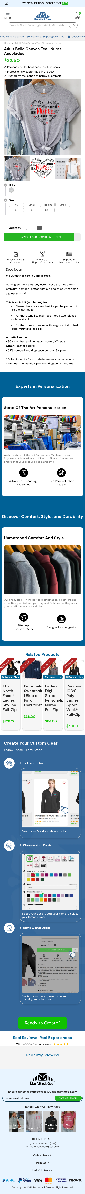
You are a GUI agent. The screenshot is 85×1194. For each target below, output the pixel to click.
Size (11, 200)
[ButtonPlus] (39, 228)
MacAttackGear (42, 1187)
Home (7, 43)
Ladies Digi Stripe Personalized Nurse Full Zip (57, 698)
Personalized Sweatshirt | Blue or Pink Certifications (37, 696)
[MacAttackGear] (42, 16)
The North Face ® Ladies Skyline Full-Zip (10, 698)
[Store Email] (6, 3)
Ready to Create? (42, 1023)
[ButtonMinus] (28, 228)
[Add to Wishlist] (17, 663)
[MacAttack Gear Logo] (42, 1084)
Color (12, 185)
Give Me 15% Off (68, 1098)
